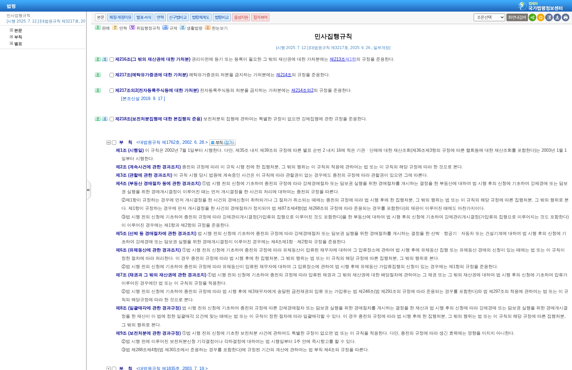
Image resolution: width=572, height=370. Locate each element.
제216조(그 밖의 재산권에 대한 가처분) (153, 59)
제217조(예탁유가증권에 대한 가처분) (152, 74)
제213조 (337, 59)
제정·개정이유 (120, 17)
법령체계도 (201, 17)
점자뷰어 (260, 17)
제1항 (350, 59)
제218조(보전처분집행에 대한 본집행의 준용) (159, 118)
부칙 (18, 37)
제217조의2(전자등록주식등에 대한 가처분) (157, 90)
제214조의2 (302, 90)
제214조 (284, 74)
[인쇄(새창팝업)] (565, 17)
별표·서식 (143, 17)
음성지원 (241, 17)
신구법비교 (178, 17)
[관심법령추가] (541, 17)
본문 (18, 30)
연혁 (160, 17)
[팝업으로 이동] (105, 61)
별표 (18, 43)
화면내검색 (517, 17)
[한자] (549, 17)
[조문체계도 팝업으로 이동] (98, 61)
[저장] (557, 17)
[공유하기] (532, 17)
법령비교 (222, 17)
